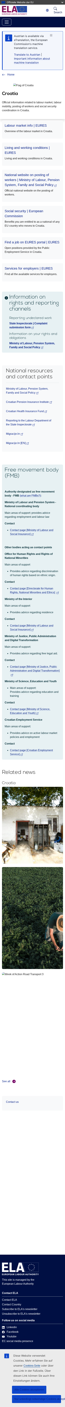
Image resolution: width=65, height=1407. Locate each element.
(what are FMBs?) (30, 495)
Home (10, 74)
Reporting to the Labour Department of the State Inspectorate (28, 422)
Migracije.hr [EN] (16, 443)
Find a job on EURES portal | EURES (32, 242)
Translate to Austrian (27, 54)
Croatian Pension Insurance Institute (27, 402)
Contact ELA (9, 1299)
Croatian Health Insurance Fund (25, 411)
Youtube (11, 1336)
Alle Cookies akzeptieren (29, 1389)
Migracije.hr (13, 433)
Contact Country (11, 1304)
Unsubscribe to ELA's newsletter (21, 1313)
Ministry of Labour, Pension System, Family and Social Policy (27, 390)
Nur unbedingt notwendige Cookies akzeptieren (37, 1399)
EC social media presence (17, 1341)
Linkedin (12, 1327)
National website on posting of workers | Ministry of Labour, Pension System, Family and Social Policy (32, 180)
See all (6, 1081)
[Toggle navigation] (6, 22)
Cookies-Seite (32, 1365)
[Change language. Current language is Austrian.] (47, 10)
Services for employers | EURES (29, 268)
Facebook (12, 1331)
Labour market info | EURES (26, 125)
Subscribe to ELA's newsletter (19, 1309)
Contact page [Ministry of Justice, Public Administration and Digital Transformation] (35, 668)
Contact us (12, 1101)
